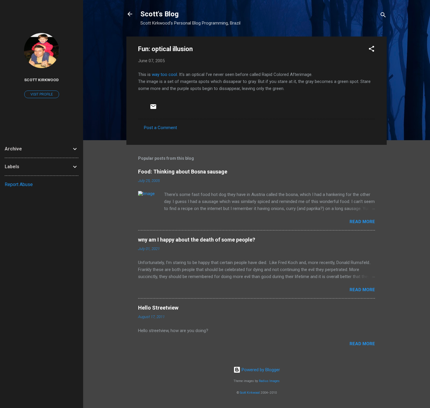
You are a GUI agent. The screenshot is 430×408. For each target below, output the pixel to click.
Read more (362, 221)
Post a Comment (160, 127)
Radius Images (269, 381)
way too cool (164, 74)
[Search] (383, 16)
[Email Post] (153, 108)
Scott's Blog (159, 14)
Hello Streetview (158, 308)
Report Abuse (19, 184)
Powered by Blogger (260, 369)
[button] (371, 49)
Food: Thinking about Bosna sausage (182, 172)
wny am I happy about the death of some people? (196, 240)
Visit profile (41, 94)
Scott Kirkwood (250, 393)
